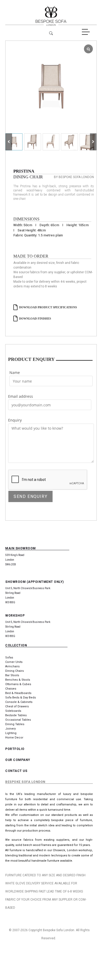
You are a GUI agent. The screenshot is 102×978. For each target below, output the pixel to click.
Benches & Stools (17, 679)
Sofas (9, 657)
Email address (20, 396)
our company (17, 760)
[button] (93, 141)
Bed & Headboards (18, 693)
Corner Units (13, 662)
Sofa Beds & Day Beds (20, 697)
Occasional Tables (18, 719)
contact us (16, 771)
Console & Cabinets (18, 702)
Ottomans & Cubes (18, 684)
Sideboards (13, 711)
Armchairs (12, 666)
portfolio (15, 749)
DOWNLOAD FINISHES (35, 318)
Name (14, 372)
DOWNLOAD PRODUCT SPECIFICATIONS (48, 307)
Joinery (10, 728)
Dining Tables (14, 724)
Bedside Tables (16, 715)
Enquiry (15, 420)
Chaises (10, 688)
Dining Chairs (14, 671)
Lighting (10, 733)
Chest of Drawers (17, 706)
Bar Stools (12, 675)
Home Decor (14, 737)
